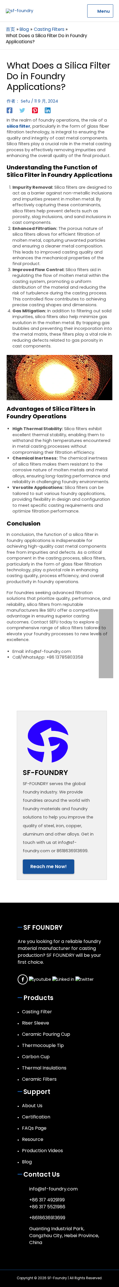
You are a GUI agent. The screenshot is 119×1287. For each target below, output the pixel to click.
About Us (32, 1105)
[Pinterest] (35, 110)
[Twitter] (22, 110)
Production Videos (42, 1150)
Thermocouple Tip (43, 1045)
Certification (36, 1117)
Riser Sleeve (35, 1023)
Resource (32, 1139)
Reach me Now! (48, 866)
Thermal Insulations (44, 1068)
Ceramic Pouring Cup (46, 1034)
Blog (27, 1162)
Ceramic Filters (39, 1079)
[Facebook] (9, 110)
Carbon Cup (36, 1056)
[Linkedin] (48, 110)
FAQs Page (34, 1128)
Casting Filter (37, 1011)
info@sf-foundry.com (53, 1189)
